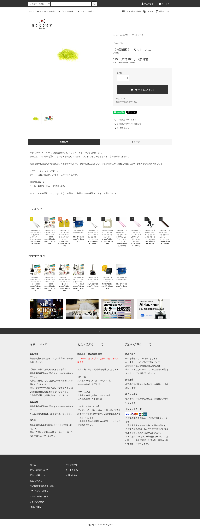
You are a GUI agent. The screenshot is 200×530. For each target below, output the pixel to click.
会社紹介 (149, 11)
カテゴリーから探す (47, 11)
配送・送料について (39, 475)
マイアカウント (73, 465)
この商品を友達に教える (126, 120)
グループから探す (68, 11)
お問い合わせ (164, 11)
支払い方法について (39, 470)
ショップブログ (37, 502)
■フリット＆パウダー (138, 35)
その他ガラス (124, 35)
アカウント (149, 4)
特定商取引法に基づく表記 (126, 102)
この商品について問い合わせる (129, 124)
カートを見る (72, 470)
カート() (166, 4)
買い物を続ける (123, 128)
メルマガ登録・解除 (133, 11)
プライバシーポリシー (40, 491)
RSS (32, 507)
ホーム (31, 11)
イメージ (135, 142)
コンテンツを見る (87, 11)
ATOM (38, 507)
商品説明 (64, 142)
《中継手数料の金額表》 (88, 421)
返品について (121, 99)
